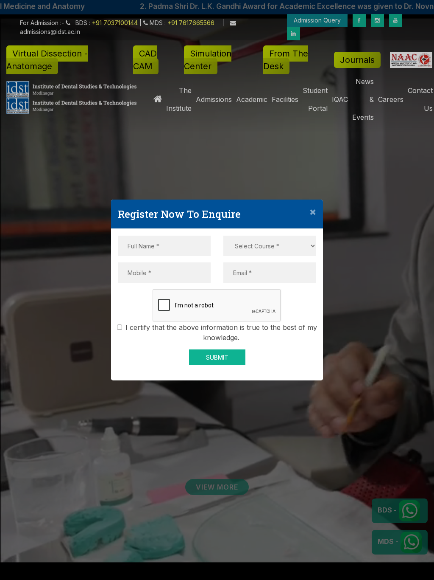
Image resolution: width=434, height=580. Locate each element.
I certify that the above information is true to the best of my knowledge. (221, 332)
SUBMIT (217, 357)
